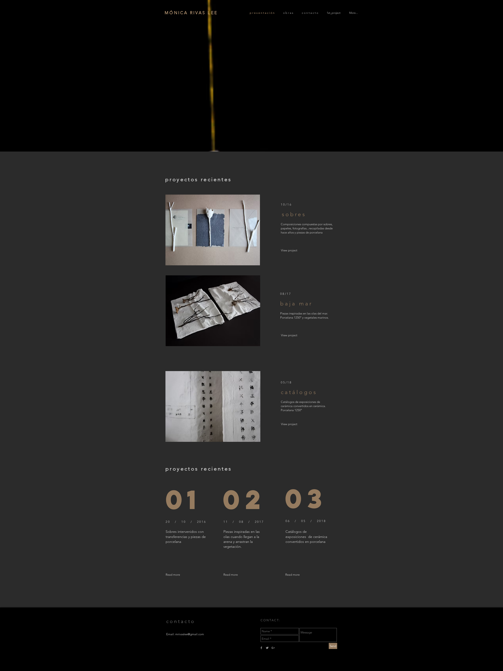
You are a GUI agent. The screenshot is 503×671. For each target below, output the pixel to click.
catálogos (299, 392)
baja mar (296, 303)
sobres (294, 214)
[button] (230, 574)
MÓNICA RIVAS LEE (191, 12)
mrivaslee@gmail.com (189, 634)
